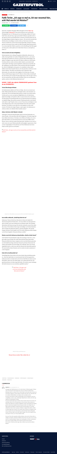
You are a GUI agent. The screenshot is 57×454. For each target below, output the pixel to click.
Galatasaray (26, 8)
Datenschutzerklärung (6, 442)
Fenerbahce (19, 8)
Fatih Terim (4, 378)
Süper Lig (6, 8)
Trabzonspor (34, 8)
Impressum (4, 440)
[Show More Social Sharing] (27, 25)
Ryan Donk (4, 379)
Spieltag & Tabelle (22, 1)
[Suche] (54, 1)
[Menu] (2, 9)
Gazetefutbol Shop (35, 1)
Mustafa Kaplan (30, 378)
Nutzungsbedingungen (6, 444)
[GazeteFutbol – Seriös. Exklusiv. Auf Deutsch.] (28, 5)
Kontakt (3, 438)
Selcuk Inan (9, 379)
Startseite (3, 11)
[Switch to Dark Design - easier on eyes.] (53, 1)
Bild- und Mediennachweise (6, 446)
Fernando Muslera (11, 378)
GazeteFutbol (53, 452)
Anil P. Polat (6, 22)
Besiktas (12, 8)
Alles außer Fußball (28, 1)
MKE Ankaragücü (23, 378)
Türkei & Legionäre (43, 8)
